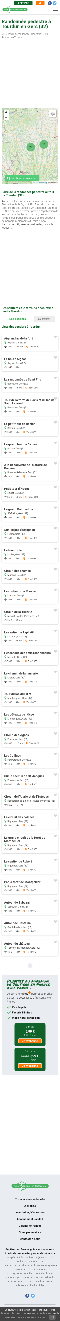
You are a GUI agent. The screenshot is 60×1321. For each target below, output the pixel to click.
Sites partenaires (30, 1232)
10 (43, 144)
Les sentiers (17, 318)
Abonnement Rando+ (30, 1219)
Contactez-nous (30, 1239)
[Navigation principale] (55, 10)
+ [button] (6, 112)
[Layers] (52, 113)
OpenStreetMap (40, 182)
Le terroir (44, 318)
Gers (45, 34)
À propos (23, 3)
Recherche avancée (24, 178)
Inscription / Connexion (30, 1212)
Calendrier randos (30, 1225)
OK (52, 1317)
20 (30, 147)
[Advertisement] (30, 74)
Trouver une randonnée (30, 1199)
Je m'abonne (30, 1041)
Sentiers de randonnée (17, 34)
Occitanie (36, 34)
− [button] (6, 117)
